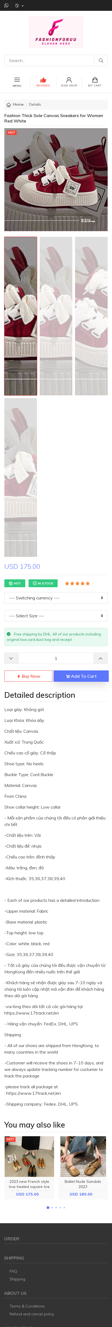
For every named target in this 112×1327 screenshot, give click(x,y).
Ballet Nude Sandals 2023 (83, 1184)
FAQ (13, 1271)
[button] (47, 1207)
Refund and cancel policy (32, 1314)
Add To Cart (83, 676)
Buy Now (30, 676)
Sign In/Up (69, 85)
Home (18, 104)
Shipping (17, 1279)
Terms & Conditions (27, 1306)
